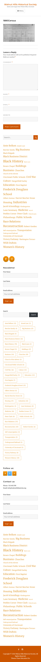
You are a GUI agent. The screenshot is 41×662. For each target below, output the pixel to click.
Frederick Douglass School (15, 192)
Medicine (23, 210)
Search (5, 311)
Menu (21, 11)
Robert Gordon (30, 226)
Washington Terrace (27, 239)
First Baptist (21, 185)
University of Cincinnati (13, 236)
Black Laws (27, 162)
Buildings (21, 165)
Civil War (31, 177)
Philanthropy (9, 217)
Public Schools (24, 217)
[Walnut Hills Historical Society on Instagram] (12, 259)
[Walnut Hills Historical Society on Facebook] (6, 259)
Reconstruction (13, 226)
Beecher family (9, 150)
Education (9, 184)
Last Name (6, 281)
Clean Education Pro (23, 658)
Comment (8, 62)
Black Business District (15, 156)
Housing (7, 202)
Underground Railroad (10, 233)
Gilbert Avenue (9, 198)
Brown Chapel (9, 166)
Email (6, 105)
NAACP (31, 210)
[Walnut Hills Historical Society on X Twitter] (10, 473)
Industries (20, 202)
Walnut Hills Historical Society (20, 4)
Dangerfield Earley (19, 181)
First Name (6, 272)
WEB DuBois (9, 242)
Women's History (13, 247)
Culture (7, 181)
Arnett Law (21, 146)
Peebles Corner (9, 214)
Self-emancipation (9, 230)
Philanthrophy (32, 214)
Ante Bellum (9, 145)
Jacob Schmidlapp (11, 206)
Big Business (23, 149)
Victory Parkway (11, 239)
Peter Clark (22, 213)
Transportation (24, 230)
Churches (19, 170)
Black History (13, 161)
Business (8, 170)
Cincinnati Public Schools (14, 177)
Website (6, 115)
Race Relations (12, 221)
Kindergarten (25, 206)
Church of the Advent (10, 174)
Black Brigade (8, 153)
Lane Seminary (10, 210)
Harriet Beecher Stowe (25, 198)
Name (6, 94)
